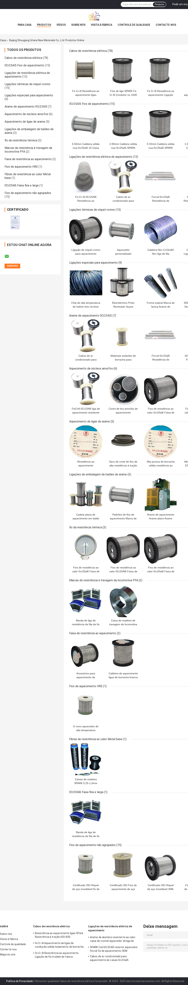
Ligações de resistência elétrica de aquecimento (100, 156)
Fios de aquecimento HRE (21, 166)
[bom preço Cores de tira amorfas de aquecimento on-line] (123, 388)
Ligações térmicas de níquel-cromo (27, 84)
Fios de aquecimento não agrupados (28, 193)
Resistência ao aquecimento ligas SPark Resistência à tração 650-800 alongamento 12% (59, 935)
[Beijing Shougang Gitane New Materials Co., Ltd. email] (9, 256)
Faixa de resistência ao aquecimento (28, 159)
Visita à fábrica (101, 24)
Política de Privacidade (19, 981)
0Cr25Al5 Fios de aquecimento (24, 65)
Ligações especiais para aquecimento (29, 95)
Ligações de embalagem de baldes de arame (98, 474)
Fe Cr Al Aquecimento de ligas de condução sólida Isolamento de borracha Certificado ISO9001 (59, 945)
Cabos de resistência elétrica (23, 58)
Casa (3, 40)
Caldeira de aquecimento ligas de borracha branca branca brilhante (123, 677)
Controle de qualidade (134, 24)
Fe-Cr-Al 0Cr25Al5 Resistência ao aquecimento (86, 200)
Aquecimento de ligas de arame (25, 121)
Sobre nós (78, 24)
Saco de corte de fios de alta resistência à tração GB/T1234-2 (123, 465)
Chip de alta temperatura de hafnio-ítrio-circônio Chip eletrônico (85, 306)
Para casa (24, 24)
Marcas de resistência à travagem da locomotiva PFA (103, 580)
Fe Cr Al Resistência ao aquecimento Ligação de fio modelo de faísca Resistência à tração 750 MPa (57, 955)
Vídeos (61, 24)
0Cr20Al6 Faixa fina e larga (22, 185)
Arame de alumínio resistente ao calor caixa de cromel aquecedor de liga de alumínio (112, 939)
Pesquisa (159, 4)
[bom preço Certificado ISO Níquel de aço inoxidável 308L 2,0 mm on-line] (160, 865)
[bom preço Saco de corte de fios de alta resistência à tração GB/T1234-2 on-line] (123, 441)
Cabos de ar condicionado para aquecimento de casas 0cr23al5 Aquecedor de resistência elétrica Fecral (114, 959)
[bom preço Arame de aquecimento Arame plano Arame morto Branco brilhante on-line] (160, 494)
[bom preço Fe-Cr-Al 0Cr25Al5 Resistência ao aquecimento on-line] (85, 177)
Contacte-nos (166, 24)
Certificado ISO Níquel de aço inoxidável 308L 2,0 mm (160, 889)
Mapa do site (7, 954)
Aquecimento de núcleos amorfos (26, 114)
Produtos (44, 24)
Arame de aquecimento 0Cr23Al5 (26, 106)
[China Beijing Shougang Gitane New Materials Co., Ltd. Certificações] (15, 222)
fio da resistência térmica (21, 140)
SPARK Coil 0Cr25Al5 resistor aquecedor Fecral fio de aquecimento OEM (114, 949)
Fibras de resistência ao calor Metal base (95, 739)
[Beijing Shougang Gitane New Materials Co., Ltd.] (94, 16)
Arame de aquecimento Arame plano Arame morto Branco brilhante (160, 518)
